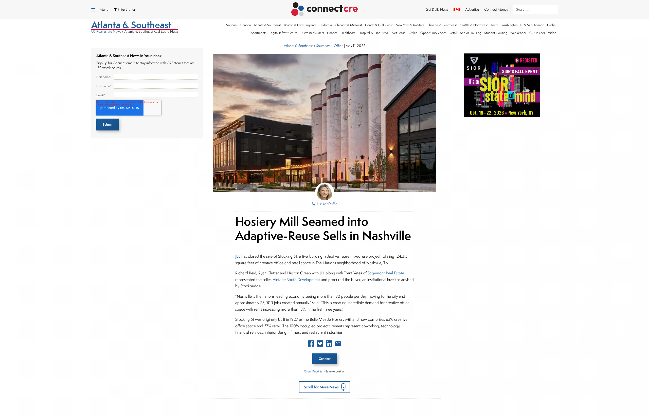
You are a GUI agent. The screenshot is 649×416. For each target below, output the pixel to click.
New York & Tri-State (410, 25)
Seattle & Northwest (474, 25)
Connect (325, 358)
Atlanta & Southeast (267, 25)
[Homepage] (324, 8)
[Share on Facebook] (311, 344)
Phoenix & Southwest (442, 25)
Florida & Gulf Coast (379, 25)
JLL (237, 256)
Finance (332, 33)
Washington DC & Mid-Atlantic (522, 25)
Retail (453, 33)
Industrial (382, 33)
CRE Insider (537, 33)
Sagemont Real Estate (386, 273)
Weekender (518, 33)
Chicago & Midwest (348, 25)
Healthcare (348, 33)
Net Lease (399, 33)
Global (551, 25)
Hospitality (366, 33)
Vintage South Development (296, 279)
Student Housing (495, 33)
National (231, 25)
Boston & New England (300, 25)
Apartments (258, 33)
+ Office (336, 45)
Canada (245, 25)
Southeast (323, 45)
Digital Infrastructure (283, 33)
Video (552, 33)
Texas (494, 25)
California (325, 25)
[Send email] (338, 344)
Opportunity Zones (433, 33)
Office (413, 33)
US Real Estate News (106, 31)
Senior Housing (470, 33)
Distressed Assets (312, 33)
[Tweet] (320, 344)
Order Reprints (313, 371)
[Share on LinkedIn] (329, 344)
